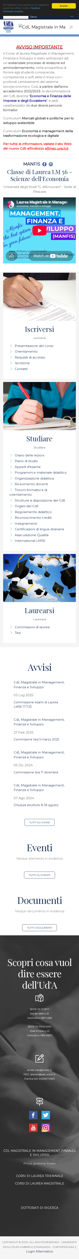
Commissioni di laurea (32, 627)
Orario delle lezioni (29, 455)
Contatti (21, 369)
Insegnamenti (26, 523)
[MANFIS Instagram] (51, 164)
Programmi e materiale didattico (41, 472)
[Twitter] (46, 1115)
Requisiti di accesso (30, 357)
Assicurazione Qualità (31, 535)
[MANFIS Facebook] (45, 164)
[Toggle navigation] (72, 16)
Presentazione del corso (34, 346)
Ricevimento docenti (31, 484)
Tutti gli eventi (39, 875)
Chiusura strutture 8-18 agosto (36, 805)
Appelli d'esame (28, 467)
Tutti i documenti (39, 927)
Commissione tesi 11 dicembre (36, 772)
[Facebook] (33, 1115)
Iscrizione (22, 363)
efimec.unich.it (56, 148)
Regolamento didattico (33, 512)
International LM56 (30, 541)
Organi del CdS (27, 506)
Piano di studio (26, 461)
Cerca (33, 16)
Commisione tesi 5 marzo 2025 (36, 739)
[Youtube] (33, 1127)
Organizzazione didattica (34, 478)
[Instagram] (46, 1127)
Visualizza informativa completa (21, 9)
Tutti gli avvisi (39, 822)
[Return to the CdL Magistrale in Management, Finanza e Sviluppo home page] (38, 27)
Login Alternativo (39, 1251)
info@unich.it (43, 1069)
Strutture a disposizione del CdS (40, 500)
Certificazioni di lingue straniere (39, 529)
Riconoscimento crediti (33, 518)
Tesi (18, 633)
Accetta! (64, 5)
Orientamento (26, 351)
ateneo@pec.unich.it (42, 1074)
